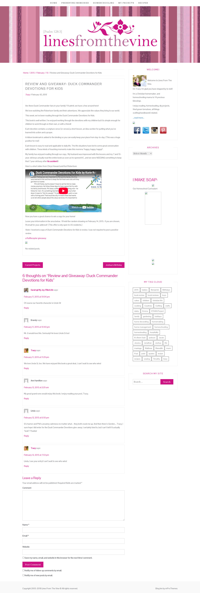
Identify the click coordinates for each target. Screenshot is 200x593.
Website (26, 546)
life (166, 343)
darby (136, 311)
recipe (160, 353)
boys (164, 295)
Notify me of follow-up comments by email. (43, 570)
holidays (158, 316)
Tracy (27, 94)
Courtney (148, 306)
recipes (143, 3)
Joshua (158, 343)
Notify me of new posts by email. (39, 575)
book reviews (153, 295)
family (136, 316)
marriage (138, 348)
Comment (26, 488)
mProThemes (171, 588)
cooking (137, 306)
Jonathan (148, 343)
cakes (136, 300)
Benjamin (155, 290)
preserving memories (75, 3)
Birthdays (166, 290)
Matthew (148, 348)
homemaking (157, 321)
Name (25, 524)
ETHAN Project (157, 311)
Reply (26, 308)
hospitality (154, 332)
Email (25, 535)
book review (139, 295)
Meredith (159, 348)
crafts (167, 306)
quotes (151, 353)
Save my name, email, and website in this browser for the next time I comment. (58, 558)
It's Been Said (139, 337)
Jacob (161, 337)
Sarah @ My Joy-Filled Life (42, 290)
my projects (126, 3)
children (146, 300)
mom (168, 348)
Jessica (137, 343)
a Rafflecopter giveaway (35, 238)
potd (143, 353)
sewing (147, 359)
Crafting (158, 306)
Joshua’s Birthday (114, 265)
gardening (147, 316)
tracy (165, 359)
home (53, 3)
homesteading (140, 332)
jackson (152, 337)
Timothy (156, 359)
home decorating (141, 321)
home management (142, 327)
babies (144, 290)
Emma (145, 311)
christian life (158, 300)
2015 (136, 290)
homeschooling (103, 3)
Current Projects (32, 265)
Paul (136, 353)
